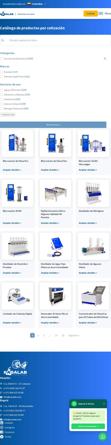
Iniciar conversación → (88, 426)
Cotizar (91, 13)
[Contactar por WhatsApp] (103, 437)
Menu (108, 13)
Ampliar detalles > (12, 169)
